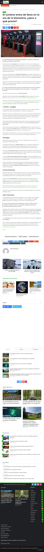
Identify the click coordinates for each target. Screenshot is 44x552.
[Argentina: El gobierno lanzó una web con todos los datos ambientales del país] (35, 284)
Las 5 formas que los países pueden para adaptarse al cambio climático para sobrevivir (8, 290)
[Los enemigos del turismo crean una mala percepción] (6, 355)
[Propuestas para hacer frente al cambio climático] (6, 451)
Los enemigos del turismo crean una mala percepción (21, 353)
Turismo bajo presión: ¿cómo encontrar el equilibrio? (19, 5)
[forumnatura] (6, 2)
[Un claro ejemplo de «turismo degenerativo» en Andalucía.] (6, 360)
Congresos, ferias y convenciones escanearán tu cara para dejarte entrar (21, 97)
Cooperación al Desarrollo (5, 530)
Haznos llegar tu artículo (5, 543)
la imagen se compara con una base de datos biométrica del (19, 180)
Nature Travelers (34, 510)
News (32, 506)
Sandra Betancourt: (34, 236)
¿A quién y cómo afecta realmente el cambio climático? (21, 446)
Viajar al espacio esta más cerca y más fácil (21, 295)
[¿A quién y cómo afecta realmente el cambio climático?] (6, 447)
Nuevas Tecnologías (4, 533)
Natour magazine (23, 236)
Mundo (32, 508)
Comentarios (35, 349)
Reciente (8, 349)
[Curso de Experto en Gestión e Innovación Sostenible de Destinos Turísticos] (6, 438)
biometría (32, 69)
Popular (21, 349)
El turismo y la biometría (11, 236)
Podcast (32, 521)
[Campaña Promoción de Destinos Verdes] (6, 443)
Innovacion (33, 497)
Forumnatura (33, 492)
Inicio (4, 9)
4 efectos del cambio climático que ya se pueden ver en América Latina (25, 454)
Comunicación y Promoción (6, 526)
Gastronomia (33, 512)
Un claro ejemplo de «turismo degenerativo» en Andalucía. (22, 358)
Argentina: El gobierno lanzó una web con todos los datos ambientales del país (35, 290)
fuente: (4, 229)
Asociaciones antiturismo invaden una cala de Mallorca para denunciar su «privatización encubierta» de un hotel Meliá (25, 374)
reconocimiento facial (29, 65)
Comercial (33, 499)
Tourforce (32, 515)
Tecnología (33, 519)
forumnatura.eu (7, 24)
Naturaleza (33, 495)
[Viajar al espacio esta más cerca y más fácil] (22, 287)
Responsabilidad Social (5, 535)
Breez (21, 83)
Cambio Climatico (34, 503)
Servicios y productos (5, 528)
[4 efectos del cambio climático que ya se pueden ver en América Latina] (6, 455)
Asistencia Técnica (4, 537)
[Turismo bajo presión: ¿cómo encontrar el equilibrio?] (6, 365)
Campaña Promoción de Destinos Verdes (18, 441)
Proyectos (33, 517)
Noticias (7, 9)
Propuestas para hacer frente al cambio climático (20, 449)
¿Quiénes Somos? (4, 524)
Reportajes (33, 514)
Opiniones (32, 501)
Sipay (12, 118)
